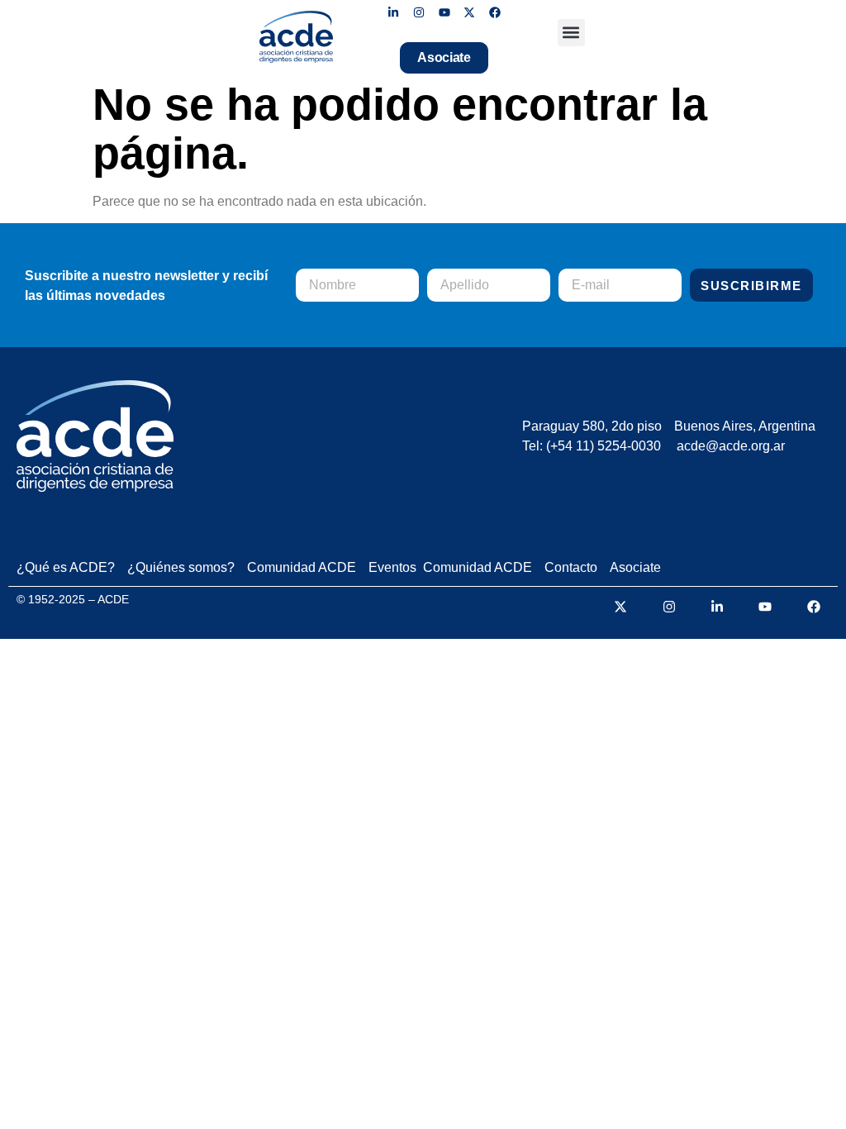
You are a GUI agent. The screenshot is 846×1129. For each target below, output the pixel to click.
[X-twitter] (469, 13)
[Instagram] (418, 13)
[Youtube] (444, 13)
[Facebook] (495, 13)
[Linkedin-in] (393, 13)
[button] (571, 32)
